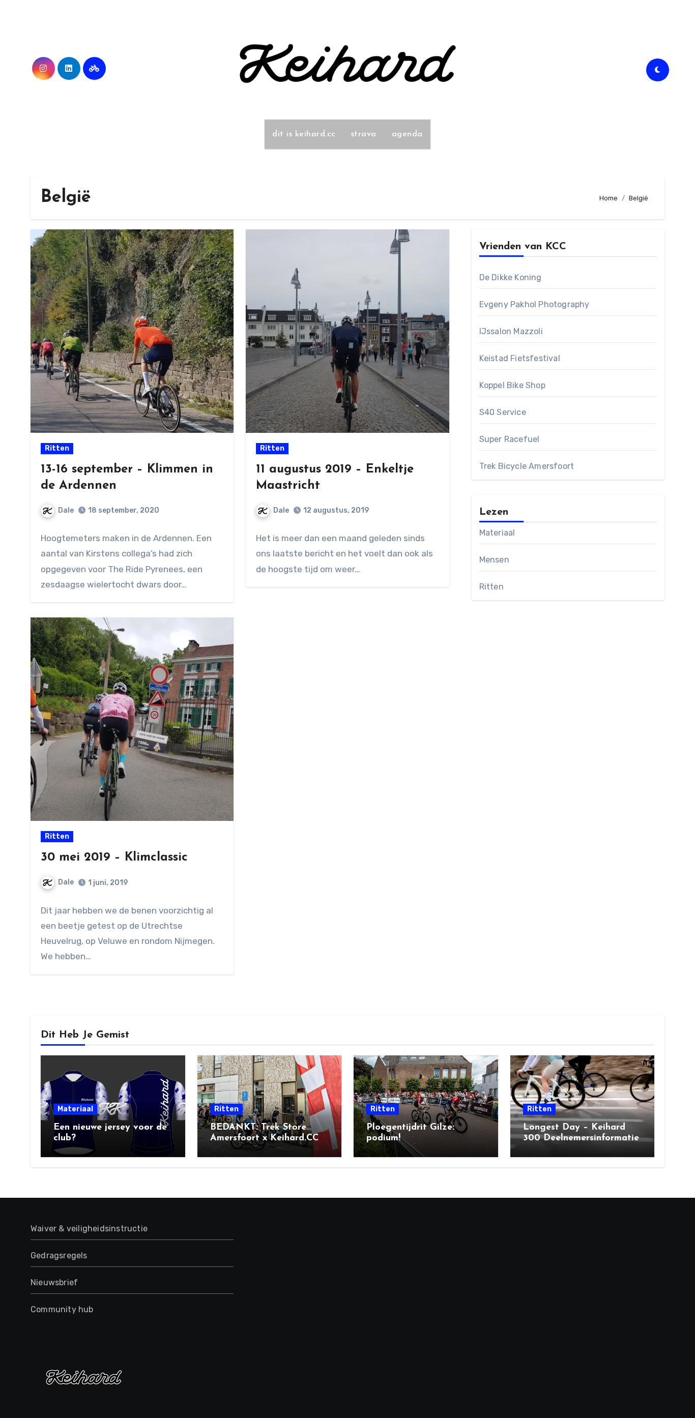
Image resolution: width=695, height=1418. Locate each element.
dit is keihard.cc (304, 134)
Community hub (62, 1309)
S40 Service (502, 412)
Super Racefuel (509, 439)
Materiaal (497, 533)
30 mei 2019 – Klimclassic (114, 857)
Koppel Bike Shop (512, 385)
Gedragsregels (59, 1255)
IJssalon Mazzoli (511, 331)
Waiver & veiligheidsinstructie (89, 1228)
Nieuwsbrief (54, 1282)
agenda (407, 134)
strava (364, 134)
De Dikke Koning (510, 277)
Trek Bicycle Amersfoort (526, 466)
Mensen (494, 560)
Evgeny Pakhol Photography (534, 304)
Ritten (57, 448)
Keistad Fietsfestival (519, 358)
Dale (66, 510)
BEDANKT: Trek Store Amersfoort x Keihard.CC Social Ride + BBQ (264, 1138)
